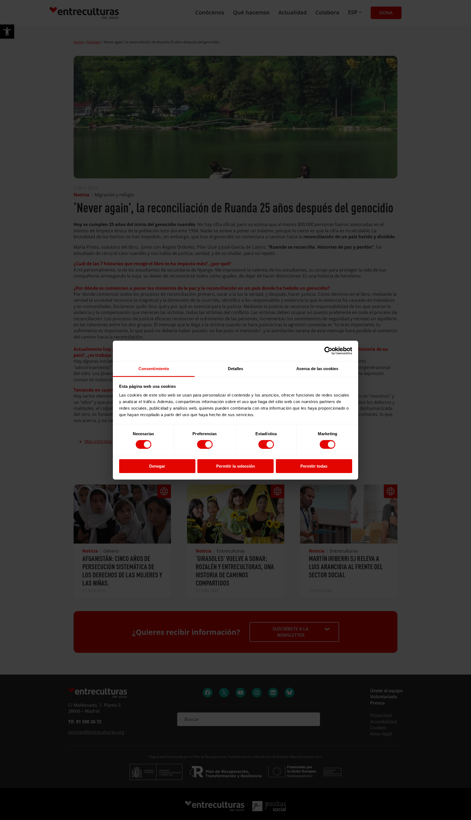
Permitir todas (313, 466)
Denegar (157, 466)
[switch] (205, 444)
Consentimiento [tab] (153, 368)
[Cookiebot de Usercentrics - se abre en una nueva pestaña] (328, 351)
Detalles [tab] (235, 368)
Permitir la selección (235, 466)
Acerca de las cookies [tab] (317, 368)
